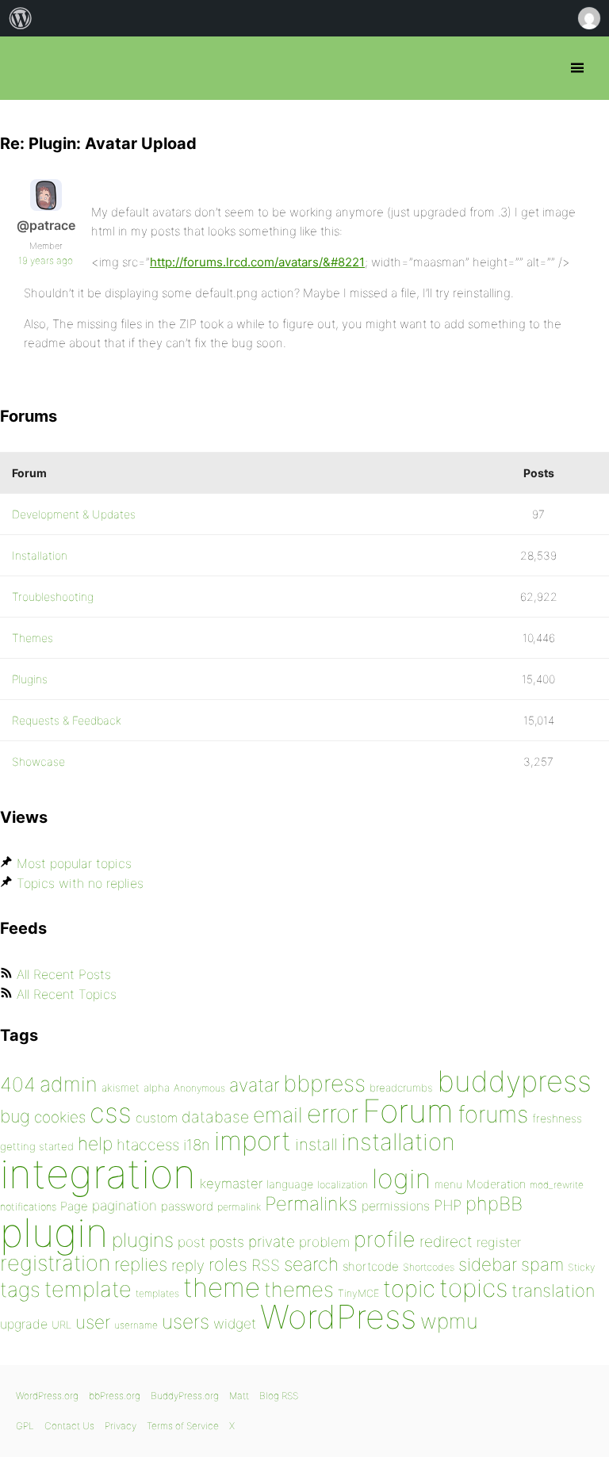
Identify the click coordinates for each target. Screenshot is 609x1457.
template (88, 1289)
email (278, 1114)
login (401, 1178)
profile (385, 1239)
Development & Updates (74, 514)
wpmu (449, 1321)
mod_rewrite (557, 1185)
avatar (254, 1085)
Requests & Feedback (66, 720)
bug (15, 1116)
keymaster (231, 1183)
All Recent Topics (67, 994)
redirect (446, 1241)
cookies (60, 1117)
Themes (32, 637)
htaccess (148, 1144)
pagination (124, 1205)
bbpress (324, 1083)
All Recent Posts (64, 974)
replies (140, 1264)
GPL (25, 1426)
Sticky (581, 1267)
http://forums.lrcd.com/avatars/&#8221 (257, 262)
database (215, 1116)
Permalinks (311, 1203)
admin (69, 1084)
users (185, 1321)
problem (324, 1241)
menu (448, 1184)
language (289, 1184)
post (191, 1241)
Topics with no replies (80, 883)
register (499, 1242)
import (252, 1141)
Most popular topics (74, 863)
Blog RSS (278, 1396)
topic (409, 1288)
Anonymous (199, 1088)
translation (553, 1290)
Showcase (38, 761)
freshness (557, 1118)
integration (98, 1173)
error (332, 1114)
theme (221, 1287)
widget (234, 1323)
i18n (196, 1145)
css (111, 1112)
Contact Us (69, 1426)
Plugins (30, 679)
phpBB (494, 1203)
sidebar (487, 1264)
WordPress (338, 1317)
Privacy (120, 1426)
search (311, 1264)
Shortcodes (428, 1267)
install (316, 1144)
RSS (265, 1265)
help (95, 1144)
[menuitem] (20, 18)
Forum (408, 1111)
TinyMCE (358, 1293)
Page (74, 1206)
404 (18, 1084)
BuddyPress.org (185, 1396)
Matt (239, 1396)
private (271, 1242)
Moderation (496, 1184)
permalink (239, 1207)
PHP (448, 1205)
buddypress (514, 1081)
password (187, 1206)
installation (398, 1141)
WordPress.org (47, 1396)
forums (493, 1114)
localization (342, 1185)
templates (157, 1293)
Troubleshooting (53, 596)
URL (61, 1324)
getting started (37, 1146)
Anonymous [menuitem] (588, 18)
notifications (28, 1206)
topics (473, 1288)
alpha (157, 1087)
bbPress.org (26, 68)
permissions (396, 1206)
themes (299, 1289)
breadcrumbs (401, 1087)
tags (20, 1289)
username (136, 1325)
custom (157, 1118)
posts (226, 1241)
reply (188, 1265)
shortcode (371, 1266)
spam (542, 1264)
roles (228, 1264)
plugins (143, 1240)
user (92, 1322)
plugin (54, 1232)
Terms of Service (183, 1426)
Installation (39, 555)
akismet (121, 1087)
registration (55, 1263)
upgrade (24, 1324)
